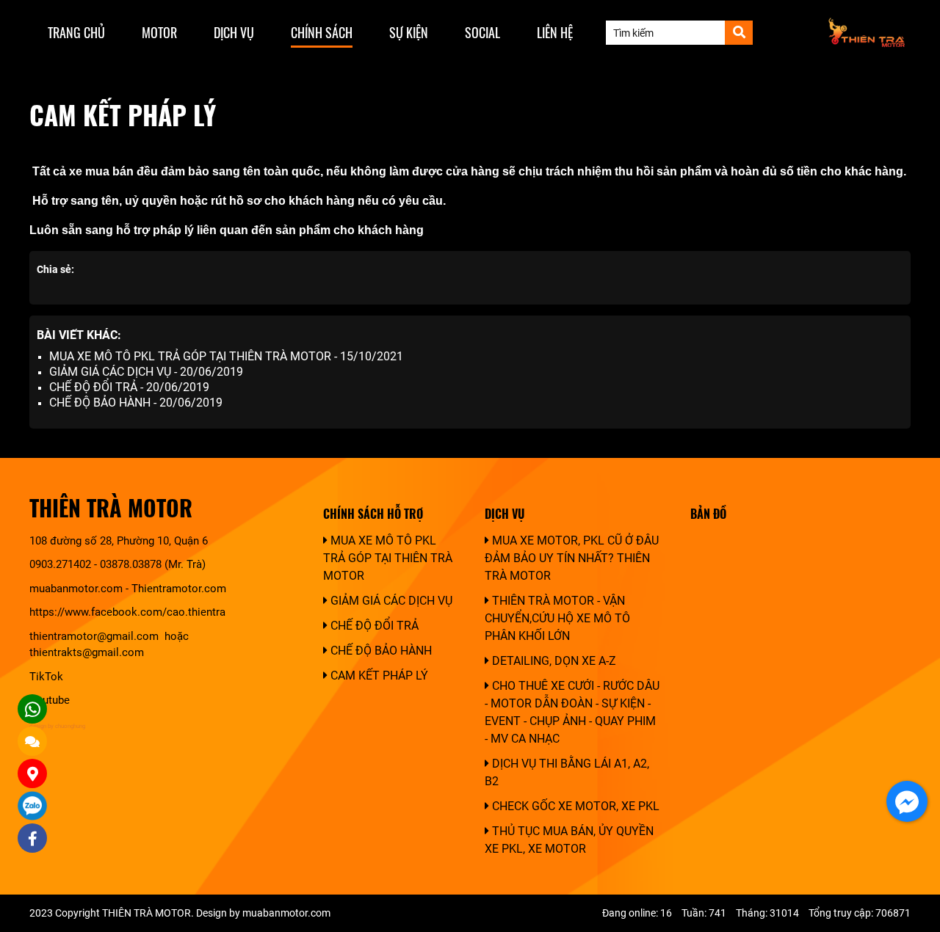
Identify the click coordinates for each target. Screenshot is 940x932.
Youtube (49, 700)
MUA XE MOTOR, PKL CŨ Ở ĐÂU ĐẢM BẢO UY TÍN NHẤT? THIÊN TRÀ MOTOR (572, 558)
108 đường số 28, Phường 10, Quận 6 (118, 540)
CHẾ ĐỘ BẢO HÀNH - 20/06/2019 (136, 402)
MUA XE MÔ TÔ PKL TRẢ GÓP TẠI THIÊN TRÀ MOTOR (387, 558)
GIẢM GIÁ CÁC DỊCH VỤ (390, 601)
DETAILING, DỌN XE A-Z (552, 661)
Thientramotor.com (178, 588)
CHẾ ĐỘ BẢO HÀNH (380, 651)
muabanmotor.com (76, 588)
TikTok (47, 676)
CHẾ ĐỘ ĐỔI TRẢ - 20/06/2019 (129, 387)
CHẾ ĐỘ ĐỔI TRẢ (373, 626)
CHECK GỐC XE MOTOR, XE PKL (574, 806)
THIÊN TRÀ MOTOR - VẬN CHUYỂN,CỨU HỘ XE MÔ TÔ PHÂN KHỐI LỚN (557, 618)
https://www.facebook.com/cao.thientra (127, 612)
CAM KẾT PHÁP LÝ (378, 675)
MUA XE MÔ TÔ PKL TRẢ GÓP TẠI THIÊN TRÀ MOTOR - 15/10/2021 (226, 356)
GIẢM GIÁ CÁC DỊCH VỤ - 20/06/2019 (146, 372)
